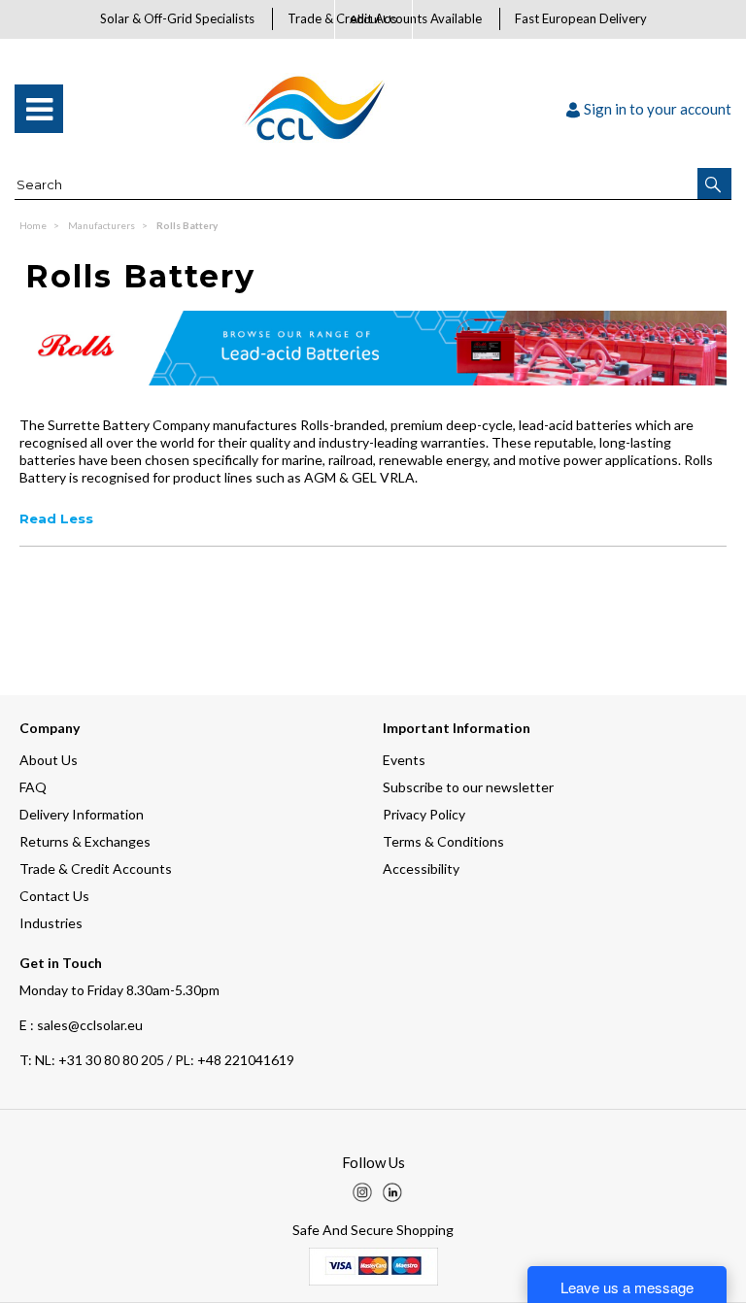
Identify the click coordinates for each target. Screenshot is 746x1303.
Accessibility (421, 868)
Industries (51, 923)
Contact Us (54, 895)
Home (34, 225)
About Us (373, 19)
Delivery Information (81, 814)
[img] (362, 1192)
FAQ (33, 787)
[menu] (39, 108)
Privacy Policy (424, 814)
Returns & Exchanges (85, 841)
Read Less (56, 518)
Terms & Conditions (443, 841)
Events (404, 760)
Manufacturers (102, 225)
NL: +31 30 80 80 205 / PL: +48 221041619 (156, 1060)
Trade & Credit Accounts (95, 868)
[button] (714, 183)
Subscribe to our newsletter (468, 787)
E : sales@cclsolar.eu (81, 1025)
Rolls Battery (187, 225)
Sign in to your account (657, 109)
